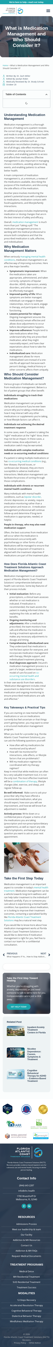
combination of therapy (25, 781)
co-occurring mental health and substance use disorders (24, 676)
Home (5, 65)
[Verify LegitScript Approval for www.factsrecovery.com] (8, 1113)
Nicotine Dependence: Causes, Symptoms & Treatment (34, 1054)
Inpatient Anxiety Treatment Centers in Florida (36, 1030)
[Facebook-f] (24, 1206)
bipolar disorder (32, 496)
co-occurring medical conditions (24, 461)
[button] (48, 11)
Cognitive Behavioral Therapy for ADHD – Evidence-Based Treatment (36, 1075)
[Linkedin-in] (29, 1206)
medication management (25, 222)
